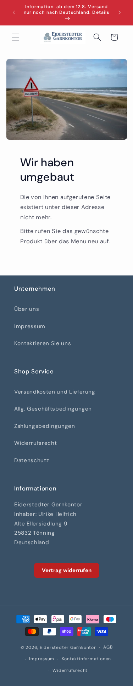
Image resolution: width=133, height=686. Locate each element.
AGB (107, 647)
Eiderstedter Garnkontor (68, 647)
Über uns (26, 309)
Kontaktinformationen (86, 659)
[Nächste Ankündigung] (119, 13)
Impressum (29, 326)
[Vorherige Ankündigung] (14, 13)
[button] (15, 37)
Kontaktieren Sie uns (42, 343)
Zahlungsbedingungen (44, 426)
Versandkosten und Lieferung (54, 391)
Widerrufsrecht (35, 443)
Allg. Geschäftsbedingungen (53, 408)
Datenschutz (31, 460)
